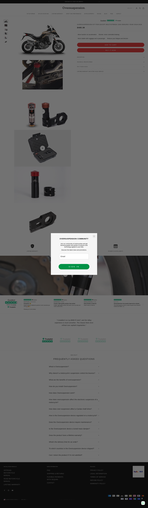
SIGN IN (74, 267)
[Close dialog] (94, 236)
